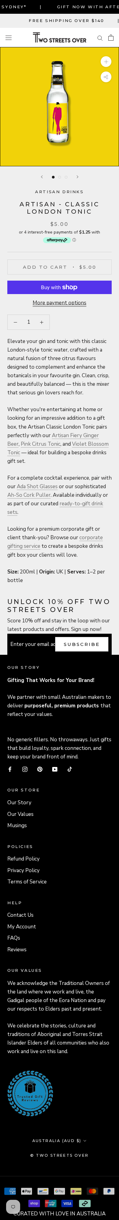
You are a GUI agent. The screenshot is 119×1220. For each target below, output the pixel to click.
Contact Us (20, 915)
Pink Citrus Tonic (40, 444)
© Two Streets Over (59, 1155)
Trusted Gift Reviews (21, 1078)
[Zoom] (106, 61)
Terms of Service (27, 881)
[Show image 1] (53, 177)
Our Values (20, 814)
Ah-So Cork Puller (29, 495)
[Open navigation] (8, 37)
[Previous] (42, 176)
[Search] (100, 37)
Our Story (19, 802)
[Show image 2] (59, 177)
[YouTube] (54, 769)
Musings (17, 825)
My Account (21, 926)
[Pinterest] (39, 769)
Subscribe (82, 644)
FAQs (13, 938)
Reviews (17, 949)
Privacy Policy (23, 870)
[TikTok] (69, 769)
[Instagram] (24, 769)
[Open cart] (111, 38)
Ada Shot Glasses (37, 486)
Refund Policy (23, 858)
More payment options (59, 302)
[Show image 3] (66, 177)
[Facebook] (10, 769)
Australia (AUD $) (56, 1140)
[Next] (77, 176)
